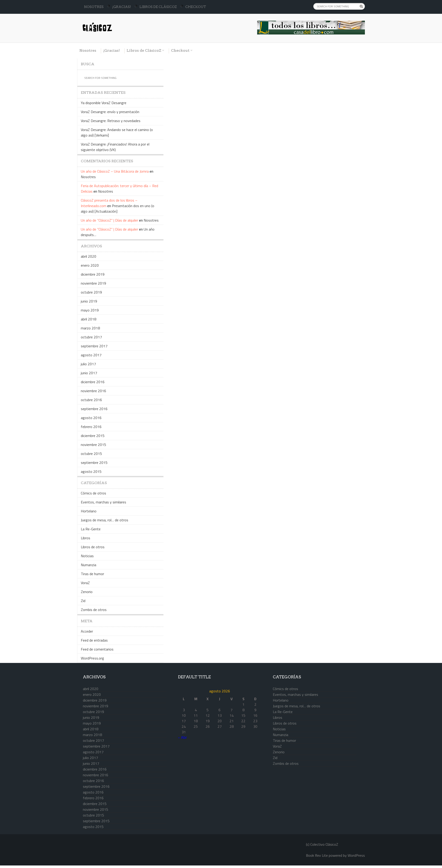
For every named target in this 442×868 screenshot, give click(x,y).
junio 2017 (89, 373)
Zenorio (87, 591)
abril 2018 (88, 319)
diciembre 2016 (93, 382)
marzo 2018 (90, 328)
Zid (83, 600)
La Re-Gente (91, 529)
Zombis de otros (94, 609)
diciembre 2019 (93, 274)
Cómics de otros (93, 493)
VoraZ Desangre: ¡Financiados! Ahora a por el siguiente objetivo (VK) (115, 146)
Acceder (87, 631)
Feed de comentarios (97, 649)
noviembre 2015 (93, 444)
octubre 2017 (91, 337)
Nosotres (94, 7)
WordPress (356, 855)
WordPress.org (92, 658)
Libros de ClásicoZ (158, 7)
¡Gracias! (121, 7)
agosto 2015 (91, 471)
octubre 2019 (91, 292)
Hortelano (88, 511)
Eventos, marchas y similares (103, 502)
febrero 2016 (91, 426)
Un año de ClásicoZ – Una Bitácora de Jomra (115, 171)
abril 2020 (88, 256)
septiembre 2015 (94, 462)
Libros (85, 538)
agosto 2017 (91, 355)
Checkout (195, 7)
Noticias (87, 556)
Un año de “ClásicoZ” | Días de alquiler (109, 220)
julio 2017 (88, 364)
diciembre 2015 (93, 435)
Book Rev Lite (317, 855)
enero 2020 (90, 265)
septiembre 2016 (94, 408)
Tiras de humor (92, 574)
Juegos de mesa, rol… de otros (104, 520)
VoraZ (85, 582)
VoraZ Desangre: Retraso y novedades (110, 120)
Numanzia (88, 565)
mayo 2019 (90, 310)
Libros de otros (93, 547)
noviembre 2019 (93, 283)
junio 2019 (89, 301)
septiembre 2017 (94, 346)
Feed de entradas (94, 640)
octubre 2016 (91, 400)
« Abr (182, 737)
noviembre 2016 (93, 391)
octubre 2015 (91, 453)
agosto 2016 (91, 417)
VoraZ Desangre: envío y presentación (110, 111)
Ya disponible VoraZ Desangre (103, 103)
